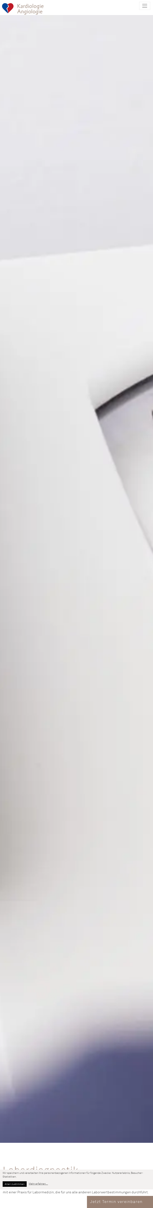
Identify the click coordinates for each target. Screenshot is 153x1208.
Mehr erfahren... (38, 1184)
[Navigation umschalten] (144, 6)
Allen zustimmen (15, 1184)
